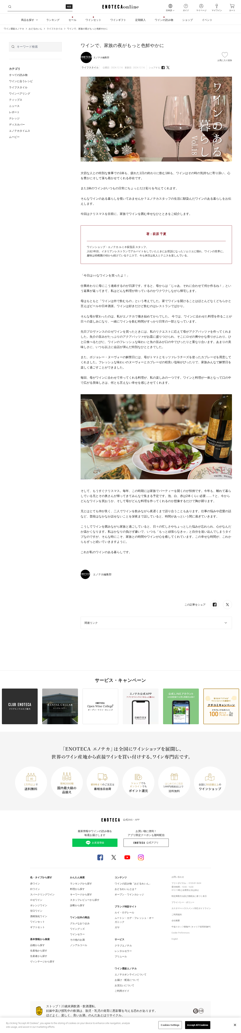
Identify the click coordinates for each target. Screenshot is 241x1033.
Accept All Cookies (197, 1025)
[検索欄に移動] (10, 7)
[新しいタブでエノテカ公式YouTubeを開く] (127, 857)
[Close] (235, 1025)
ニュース (14, 105)
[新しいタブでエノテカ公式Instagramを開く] (141, 857)
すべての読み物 (18, 74)
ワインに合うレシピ (21, 81)
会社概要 (176, 920)
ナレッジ (14, 118)
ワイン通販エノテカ (14, 29)
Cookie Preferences (181, 933)
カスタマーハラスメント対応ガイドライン (191, 908)
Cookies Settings (170, 1025)
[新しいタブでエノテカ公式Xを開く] (114, 857)
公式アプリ (152, 842)
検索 (69, 6)
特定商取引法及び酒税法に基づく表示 (189, 896)
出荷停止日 (187, 890)
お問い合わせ (178, 877)
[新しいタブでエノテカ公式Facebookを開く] (100, 857)
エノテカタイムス (19, 130)
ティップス (15, 99)
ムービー (14, 136)
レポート (14, 112)
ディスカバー (17, 124)
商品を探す (27, 19)
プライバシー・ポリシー (183, 902)
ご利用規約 (177, 914)
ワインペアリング (19, 93)
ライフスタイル (55, 29)
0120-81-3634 (195, 883)
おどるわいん (35, 29)
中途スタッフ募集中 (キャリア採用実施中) (191, 927)
